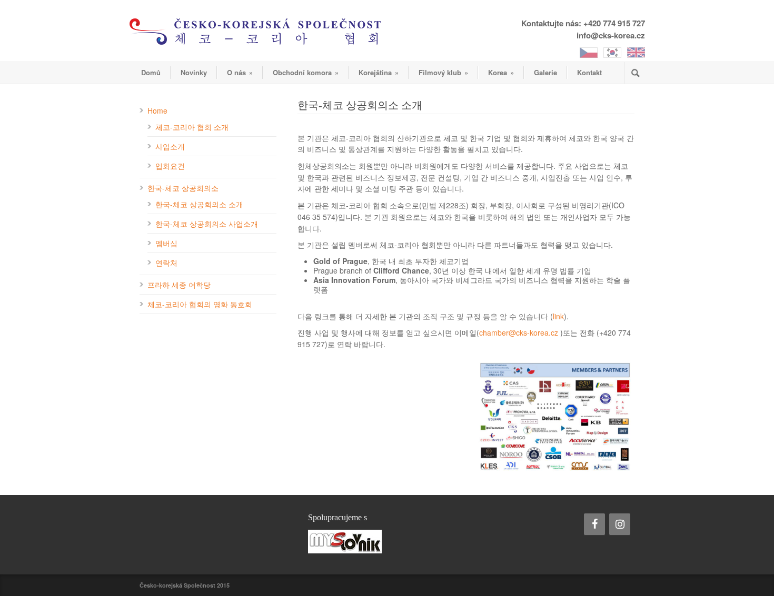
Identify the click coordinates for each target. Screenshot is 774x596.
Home (157, 110)
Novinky (194, 72)
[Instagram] (619, 524)
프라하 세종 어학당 (179, 284)
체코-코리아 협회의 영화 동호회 (199, 304)
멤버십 (166, 243)
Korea (501, 72)
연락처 (166, 262)
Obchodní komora (306, 72)
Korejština (379, 72)
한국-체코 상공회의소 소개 (199, 204)
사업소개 (170, 146)
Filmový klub (443, 72)
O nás (240, 72)
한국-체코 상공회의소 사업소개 (206, 223)
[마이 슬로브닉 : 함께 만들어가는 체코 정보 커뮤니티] (387, 541)
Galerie (545, 72)
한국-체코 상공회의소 (183, 188)
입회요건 (170, 165)
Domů (151, 72)
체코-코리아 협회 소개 (192, 127)
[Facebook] (594, 524)
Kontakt (589, 72)
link (558, 316)
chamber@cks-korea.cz (518, 332)
